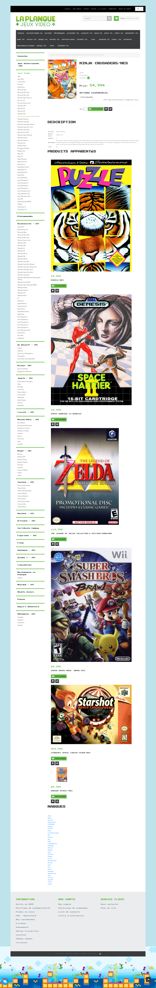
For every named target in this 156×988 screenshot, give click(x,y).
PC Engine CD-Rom (23, 148)
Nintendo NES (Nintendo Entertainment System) (29, 278)
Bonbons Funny (22, 459)
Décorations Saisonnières (25, 425)
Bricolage (20, 387)
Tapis (19, 441)
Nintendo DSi (21, 113)
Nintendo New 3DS (23, 132)
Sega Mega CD (22, 169)
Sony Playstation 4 (23, 185)
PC (18, 298)
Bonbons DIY (21, 457)
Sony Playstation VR (24, 193)
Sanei (49, 865)
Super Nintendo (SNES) (24, 201)
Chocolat (20, 467)
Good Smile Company (53, 833)
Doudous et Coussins (24, 428)
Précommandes (59, 33)
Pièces (52, 46)
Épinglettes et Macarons (24, 371)
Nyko (49, 852)
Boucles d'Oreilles (23, 369)
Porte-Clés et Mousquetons (25, 353)
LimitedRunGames (52, 843)
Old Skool (50, 854)
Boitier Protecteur (23, 229)
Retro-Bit (50, 863)
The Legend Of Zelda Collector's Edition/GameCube (81, 533)
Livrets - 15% (119, 33)
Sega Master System (23, 167)
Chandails (20, 617)
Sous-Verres (21, 439)
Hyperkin (50, 837)
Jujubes (20, 472)
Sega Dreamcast (22, 159)
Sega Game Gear (22, 161)
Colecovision (21, 82)
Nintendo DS (21, 111)
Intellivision (21, 87)
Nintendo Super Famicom (25, 135)
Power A (50, 858)
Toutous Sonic (22, 498)
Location (21, 935)
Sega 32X (20, 153)
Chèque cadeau (24, 938)
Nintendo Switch (22, 137)
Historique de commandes (73, 908)
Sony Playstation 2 (23, 180)
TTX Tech (50, 877)
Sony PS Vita (21, 333)
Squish (49, 869)
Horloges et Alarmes (23, 431)
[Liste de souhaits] (106, 109)
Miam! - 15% (21, 39)
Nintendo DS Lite (23, 253)
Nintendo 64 (21, 108)
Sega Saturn (21, 175)
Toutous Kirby (22, 488)
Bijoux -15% (98, 33)
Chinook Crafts (52, 822)
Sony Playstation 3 (23, 183)
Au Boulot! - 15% (86, 33)
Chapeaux (20, 620)
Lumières (20, 433)
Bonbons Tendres (22, 462)
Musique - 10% (41, 46)
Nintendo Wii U (22, 145)
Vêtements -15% (63, 46)
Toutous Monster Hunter (25, 490)
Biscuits (20, 454)
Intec (49, 839)
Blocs (19, 384)
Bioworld (50, 820)
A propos (21, 923)
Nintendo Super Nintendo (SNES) (27, 285)
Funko (49, 831)
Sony (49, 867)
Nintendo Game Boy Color (25, 127)
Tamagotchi (21, 338)
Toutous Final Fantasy (24, 485)
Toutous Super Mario (24, 501)
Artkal (49, 816)
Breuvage (20, 465)
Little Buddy (51, 845)
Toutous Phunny (22, 493)
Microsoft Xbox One (23, 95)
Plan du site (108, 908)
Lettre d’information (71, 915)
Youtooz (50, 884)
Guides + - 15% (116, 39)
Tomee (49, 875)
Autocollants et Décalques (25, 381)
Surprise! (20, 578)
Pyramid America (52, 860)
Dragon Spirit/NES (62, 791)
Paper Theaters (22, 400)
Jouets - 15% (108, 33)
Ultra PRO (50, 880)
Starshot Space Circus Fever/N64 (70, 752)
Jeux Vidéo (48, 33)
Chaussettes (21, 622)
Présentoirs (21, 301)
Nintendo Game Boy (23, 121)
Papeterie (20, 351)
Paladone (50, 856)
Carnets (20, 348)
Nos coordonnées (25, 919)
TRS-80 (20, 204)
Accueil (52, 55)
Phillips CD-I (21, 151)
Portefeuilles (21, 356)
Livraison (21, 942)
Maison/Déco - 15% (131, 33)
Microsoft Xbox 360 (23, 92)
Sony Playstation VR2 (24, 196)
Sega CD (20, 156)
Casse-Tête (21, 389)
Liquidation (127, 39)
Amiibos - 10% (42, 39)
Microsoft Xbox (22, 90)
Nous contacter (110, 904)
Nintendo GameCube (24, 129)
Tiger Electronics (52, 873)
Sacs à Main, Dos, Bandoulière (26, 359)
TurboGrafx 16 (22, 207)
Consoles (20, 33)
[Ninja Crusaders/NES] (75, 61)
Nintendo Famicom (23, 119)
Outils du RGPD (25, 904)
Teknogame (50, 871)
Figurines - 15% (82, 39)
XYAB (49, 882)
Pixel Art (20, 403)
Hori (49, 835)
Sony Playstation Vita (24, 191)
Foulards (20, 625)
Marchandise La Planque (25, 46)
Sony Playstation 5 (23, 188)
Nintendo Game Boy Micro (25, 272)
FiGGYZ (50, 828)
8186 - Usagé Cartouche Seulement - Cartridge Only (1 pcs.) (121, 100)
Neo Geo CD (21, 100)
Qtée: (81, 109)
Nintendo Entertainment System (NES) (77, 55)
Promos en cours (25, 912)
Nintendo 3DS (22, 105)
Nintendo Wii (21, 143)
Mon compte (64, 904)
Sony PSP (20, 199)
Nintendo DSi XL (22, 259)
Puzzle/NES (57, 280)
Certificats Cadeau (68, 39)
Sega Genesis (21, 164)
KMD (49, 841)
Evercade (20, 84)
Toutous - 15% (31, 39)
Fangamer (50, 826)
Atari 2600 (21, 79)
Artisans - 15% (54, 39)
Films (93, 39)
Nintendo (50, 850)
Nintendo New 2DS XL (24, 282)
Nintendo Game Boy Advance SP (27, 267)
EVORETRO (51, 824)
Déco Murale (21, 423)
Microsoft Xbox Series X (25, 98)
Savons (20, 436)
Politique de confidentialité (33, 908)
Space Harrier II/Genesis (66, 413)
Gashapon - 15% (104, 39)
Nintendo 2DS (22, 243)
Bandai (49, 818)
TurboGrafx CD (22, 209)
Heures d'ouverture (27, 931)
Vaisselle (20, 444)
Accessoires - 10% (73, 33)
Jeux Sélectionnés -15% (34, 33)
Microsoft (50, 848)
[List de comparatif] (110, 109)
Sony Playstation (22, 177)
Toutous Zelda (22, 504)
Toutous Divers (22, 506)
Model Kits (21, 397)
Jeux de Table (21, 395)
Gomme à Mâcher (23, 470)
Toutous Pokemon (23, 496)
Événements (22, 927)
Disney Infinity (22, 392)
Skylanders (21, 405)
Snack (19, 475)
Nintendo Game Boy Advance (26, 124)
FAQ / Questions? (26, 915)
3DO (19, 76)
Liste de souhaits (69, 912)
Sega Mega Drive (22, 172)
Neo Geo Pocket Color (24, 103)
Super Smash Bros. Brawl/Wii (68, 670)
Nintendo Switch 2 (23, 140)
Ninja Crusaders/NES (97, 55)
